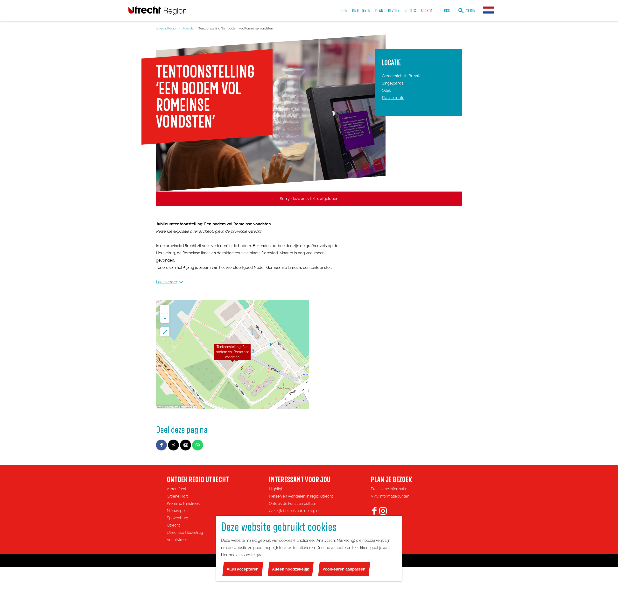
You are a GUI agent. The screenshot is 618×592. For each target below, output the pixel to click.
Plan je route (393, 97)
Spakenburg (177, 518)
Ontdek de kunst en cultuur (292, 503)
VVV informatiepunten (390, 496)
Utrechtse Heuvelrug (185, 532)
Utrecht (173, 525)
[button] (232, 354)
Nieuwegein (177, 510)
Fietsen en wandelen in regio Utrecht (301, 496)
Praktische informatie (389, 489)
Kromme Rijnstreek (183, 503)
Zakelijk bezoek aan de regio (293, 510)
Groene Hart (177, 496)
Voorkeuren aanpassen (344, 569)
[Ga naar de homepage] (157, 10)
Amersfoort (176, 489)
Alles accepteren (243, 569)
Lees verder (166, 282)
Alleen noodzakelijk (290, 569)
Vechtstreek (177, 539)
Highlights (278, 489)
